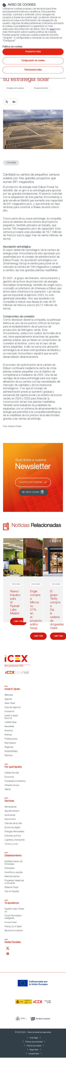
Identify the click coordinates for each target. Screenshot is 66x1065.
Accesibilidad (34, 1054)
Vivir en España (12, 892)
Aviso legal (34, 1038)
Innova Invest (11, 922)
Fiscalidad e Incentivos (15, 781)
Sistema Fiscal (11, 887)
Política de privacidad (34, 1042)
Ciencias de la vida (13, 823)
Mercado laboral (12, 877)
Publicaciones (11, 739)
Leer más (18, 621)
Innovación (9, 712)
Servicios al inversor (14, 931)
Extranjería (9, 868)
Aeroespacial (10, 807)
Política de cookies (34, 1046)
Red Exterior (10, 743)
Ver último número (30, 492)
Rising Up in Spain (13, 927)
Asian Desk (10, 703)
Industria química (13, 836)
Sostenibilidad (11, 751)
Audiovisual (10, 815)
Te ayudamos (12, 903)
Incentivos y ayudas (14, 872)
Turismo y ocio (11, 844)
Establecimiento (13, 856)
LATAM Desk (10, 722)
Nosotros (9, 731)
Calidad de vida (12, 773)
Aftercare (9, 695)
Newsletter (9, 727)
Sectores (9, 801)
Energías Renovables (14, 832)
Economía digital (12, 828)
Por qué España (13, 767)
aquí (52, 29)
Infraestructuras (12, 785)
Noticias (8, 735)
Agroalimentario (12, 811)
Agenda (8, 699)
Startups (8, 756)
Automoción (10, 819)
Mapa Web (34, 1050)
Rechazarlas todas (33, 70)
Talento (8, 789)
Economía (9, 777)
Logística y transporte (15, 840)
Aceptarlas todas (33, 52)
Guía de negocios (13, 707)
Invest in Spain (12, 689)
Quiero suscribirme (31, 482)
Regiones (9, 747)
